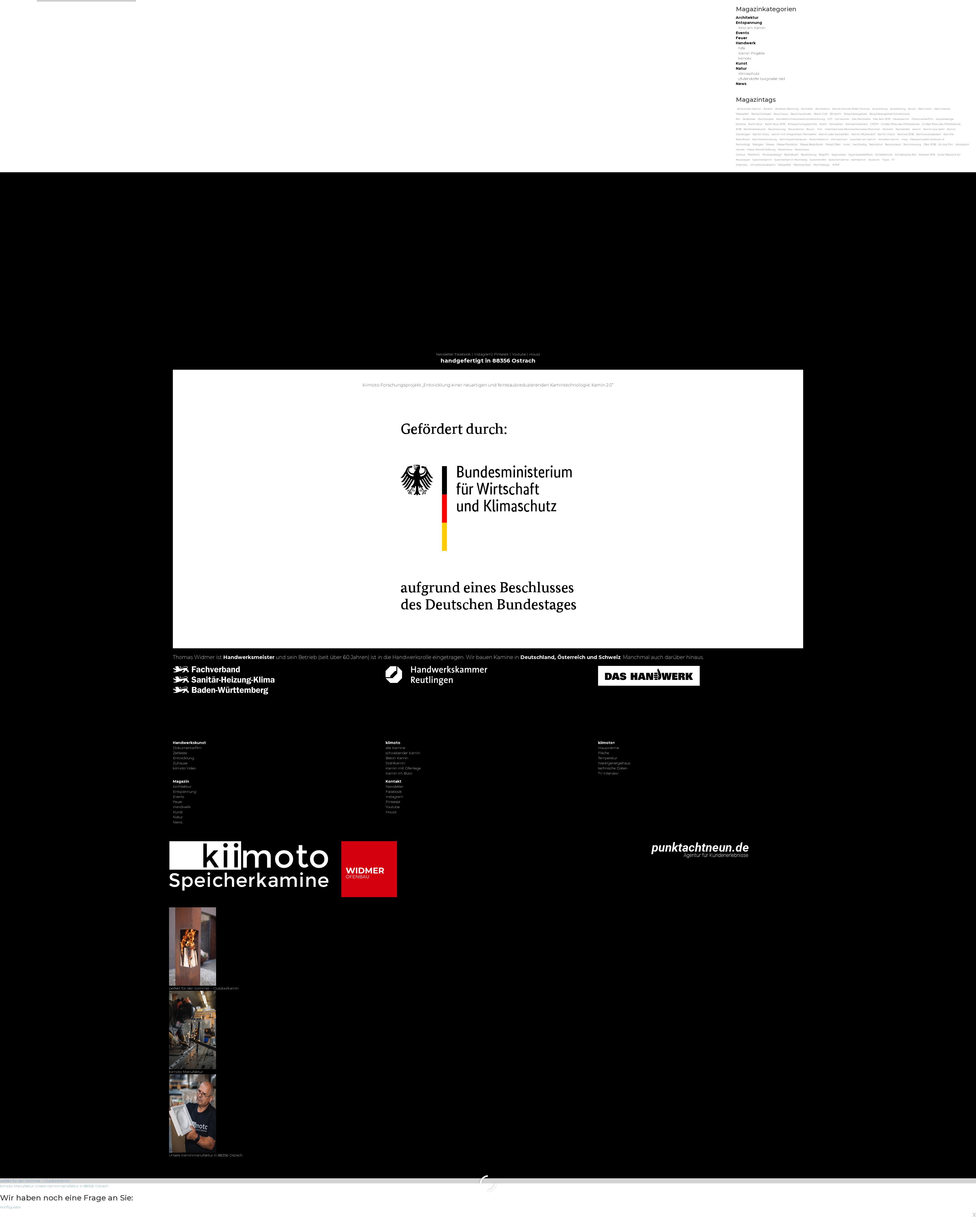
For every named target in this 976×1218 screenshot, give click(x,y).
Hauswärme (608, 748)
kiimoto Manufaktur (17, 1186)
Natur (741, 68)
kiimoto (744, 58)
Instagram (483, 354)
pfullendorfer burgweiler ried (761, 78)
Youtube (519, 354)
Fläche (603, 753)
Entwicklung (183, 758)
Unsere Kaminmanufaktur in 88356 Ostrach (71, 1186)
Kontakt (393, 781)
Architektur (747, 17)
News (741, 83)
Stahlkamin (395, 763)
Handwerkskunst (189, 742)
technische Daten (612, 768)
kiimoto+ (606, 742)
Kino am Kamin (751, 27)
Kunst (741, 63)
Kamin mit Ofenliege (403, 768)
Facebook (462, 354)
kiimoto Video (184, 768)
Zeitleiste (180, 753)
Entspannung (749, 22)
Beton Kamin (397, 758)
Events (742, 33)
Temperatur (607, 758)
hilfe (741, 48)
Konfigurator (10, 1207)
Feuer (741, 38)
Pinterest (501, 354)
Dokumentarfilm (187, 748)
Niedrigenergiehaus (614, 763)
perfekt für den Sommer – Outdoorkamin (35, 1181)
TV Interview (608, 773)
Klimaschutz (748, 73)
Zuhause (180, 763)
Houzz (534, 354)
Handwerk (746, 43)
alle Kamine (395, 748)
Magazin (181, 781)
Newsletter (444, 354)
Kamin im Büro (399, 773)
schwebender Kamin (403, 753)
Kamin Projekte (751, 53)
